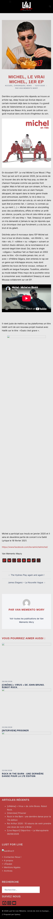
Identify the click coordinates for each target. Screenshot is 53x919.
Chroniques (19, 86)
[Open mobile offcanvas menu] (10, 1)
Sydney (17, 914)
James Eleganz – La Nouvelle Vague (25, 582)
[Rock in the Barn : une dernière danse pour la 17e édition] (26, 749)
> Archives (7, 870)
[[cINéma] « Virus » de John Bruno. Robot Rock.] (26, 660)
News (29, 86)
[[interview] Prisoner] (26, 706)
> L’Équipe (7, 864)
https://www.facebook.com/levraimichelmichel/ (25, 547)
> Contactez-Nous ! (11, 857)
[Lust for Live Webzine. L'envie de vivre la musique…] (26, 6)
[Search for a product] (50, 6)
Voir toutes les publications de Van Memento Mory (26, 620)
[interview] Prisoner (15, 730)
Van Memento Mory (28, 88)
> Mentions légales (11, 867)
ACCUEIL (9, 86)
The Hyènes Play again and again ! (27, 575)
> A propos (7, 860)
